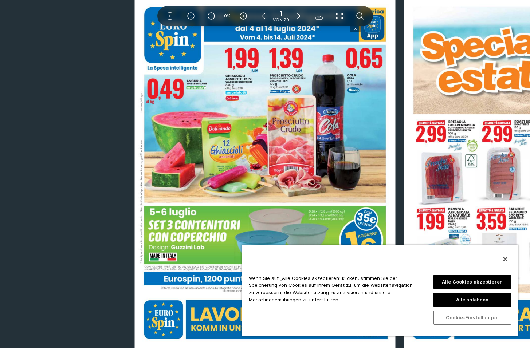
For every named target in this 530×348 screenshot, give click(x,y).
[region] (380, 290)
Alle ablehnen (472, 299)
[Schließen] (505, 259)
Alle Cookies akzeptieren (472, 282)
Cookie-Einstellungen (472, 317)
